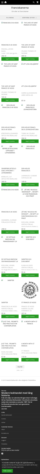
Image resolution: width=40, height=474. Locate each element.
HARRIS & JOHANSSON (29, 93)
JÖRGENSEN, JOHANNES (9, 133)
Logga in (3, 440)
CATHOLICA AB (26, 178)
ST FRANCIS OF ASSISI (28, 302)
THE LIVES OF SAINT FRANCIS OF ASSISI (28, 46)
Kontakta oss (5, 433)
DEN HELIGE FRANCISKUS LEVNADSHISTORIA (30, 128)
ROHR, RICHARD (7, 352)
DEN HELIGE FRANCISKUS (25, 169)
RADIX (3, 51)
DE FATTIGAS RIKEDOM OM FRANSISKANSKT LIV (9, 260)
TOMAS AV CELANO (28, 133)
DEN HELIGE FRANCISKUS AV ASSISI (8, 128)
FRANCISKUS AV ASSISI (9, 45)
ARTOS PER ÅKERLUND (9, 136)
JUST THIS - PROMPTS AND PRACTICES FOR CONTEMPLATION (8, 346)
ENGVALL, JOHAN (7, 49)
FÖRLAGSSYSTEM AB (8, 222)
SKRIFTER (4, 302)
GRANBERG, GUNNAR (8, 220)
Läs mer (4, 409)
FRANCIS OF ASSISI (27, 306)
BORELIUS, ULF (6, 177)
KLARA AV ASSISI (27, 265)
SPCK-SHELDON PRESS (9, 354)
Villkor (3, 429)
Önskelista (4, 444)
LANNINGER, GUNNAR (29, 176)
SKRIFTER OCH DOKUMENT (26, 260)
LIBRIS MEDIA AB (27, 95)
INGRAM (24, 53)
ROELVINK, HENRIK (27, 222)
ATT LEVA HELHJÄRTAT (28, 86)
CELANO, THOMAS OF (28, 51)
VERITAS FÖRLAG (27, 224)
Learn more (20, 467)
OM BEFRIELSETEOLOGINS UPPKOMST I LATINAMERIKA (8, 170)
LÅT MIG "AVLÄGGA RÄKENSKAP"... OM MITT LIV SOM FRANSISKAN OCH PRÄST (30, 215)
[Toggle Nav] (2, 2)
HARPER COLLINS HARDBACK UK (27, 310)
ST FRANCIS (25, 351)
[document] (20, 467)
